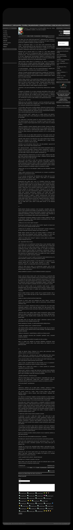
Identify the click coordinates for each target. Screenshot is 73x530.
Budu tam (59, 70)
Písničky (5, 38)
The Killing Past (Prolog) (62, 79)
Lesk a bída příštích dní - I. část (63, 64)
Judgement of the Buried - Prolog (63, 52)
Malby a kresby (7, 36)
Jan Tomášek (64, 523)
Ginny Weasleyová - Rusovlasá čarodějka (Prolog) (62, 56)
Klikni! (67, 105)
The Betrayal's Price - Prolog (62, 67)
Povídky (5, 32)
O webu (5, 30)
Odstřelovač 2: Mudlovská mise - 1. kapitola (63, 60)
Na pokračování (43, 467)
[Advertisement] (36, 3)
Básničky (5, 34)
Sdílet (53, 470)
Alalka (31, 467)
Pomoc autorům (7, 42)
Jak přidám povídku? (63, 95)
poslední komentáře (63, 100)
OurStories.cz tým (7, 523)
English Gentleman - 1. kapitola (62, 73)
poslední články (63, 99)
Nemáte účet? (62, 35)
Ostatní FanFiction (50, 467)
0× (46, 37)
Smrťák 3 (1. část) (61, 75)
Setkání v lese (60, 77)
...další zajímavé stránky (63, 90)
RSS (69, 523)
